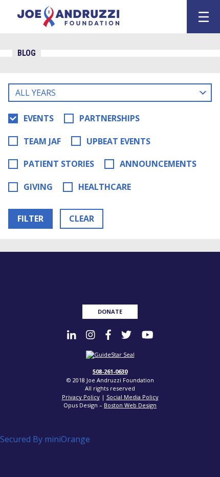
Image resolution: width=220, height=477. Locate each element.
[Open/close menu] (204, 17)
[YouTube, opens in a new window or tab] (147, 335)
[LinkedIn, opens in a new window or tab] (71, 335)
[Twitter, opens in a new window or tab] (126, 335)
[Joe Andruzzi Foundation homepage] (93, 16)
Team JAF (42, 141)
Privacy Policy (81, 397)
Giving (38, 186)
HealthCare (104, 186)
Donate (110, 311)
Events (39, 118)
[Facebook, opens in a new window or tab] (108, 335)
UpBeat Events (118, 141)
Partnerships (109, 118)
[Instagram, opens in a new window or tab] (90, 335)
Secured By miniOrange (45, 439)
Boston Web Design (130, 405)
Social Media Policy (132, 397)
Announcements (158, 163)
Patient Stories (59, 163)
